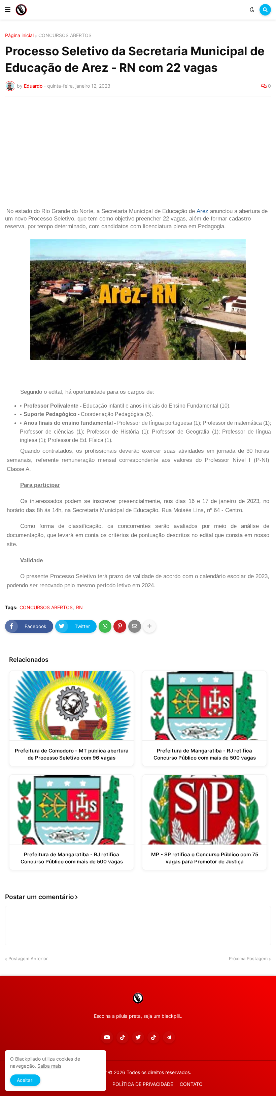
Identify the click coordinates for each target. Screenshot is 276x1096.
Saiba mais (49, 1066)
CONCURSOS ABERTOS (65, 35)
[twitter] (138, 1037)
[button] (7, 10)
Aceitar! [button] (25, 1080)
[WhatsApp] (105, 626)
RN (79, 607)
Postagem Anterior (28, 958)
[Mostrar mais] (149, 626)
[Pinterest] (119, 626)
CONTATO (191, 1084)
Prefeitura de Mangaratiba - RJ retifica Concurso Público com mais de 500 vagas (204, 754)
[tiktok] (122, 1037)
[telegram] (169, 1037)
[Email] (134, 626)
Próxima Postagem (248, 958)
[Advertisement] (138, 152)
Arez (202, 211)
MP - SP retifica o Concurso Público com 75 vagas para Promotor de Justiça (204, 858)
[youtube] (107, 1037)
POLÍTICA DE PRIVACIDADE (142, 1084)
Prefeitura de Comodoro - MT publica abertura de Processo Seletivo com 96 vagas (72, 754)
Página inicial (19, 35)
